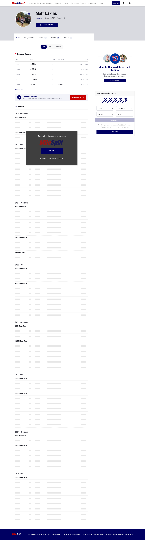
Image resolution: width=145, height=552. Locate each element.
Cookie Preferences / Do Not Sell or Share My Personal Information (113, 534)
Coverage (74, 3)
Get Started (115, 81)
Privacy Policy (76, 534)
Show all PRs (19, 90)
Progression (29, 38)
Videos (42, 38)
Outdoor (58, 47)
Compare (114, 120)
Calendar (49, 3)
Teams (66, 3)
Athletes (58, 3)
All (44, 47)
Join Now (114, 132)
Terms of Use (86, 534)
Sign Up (116, 3)
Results (32, 3)
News (54, 38)
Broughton (39, 18)
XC (50, 47)
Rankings (40, 3)
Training (83, 3)
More (101, 3)
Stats (18, 38)
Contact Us (66, 534)
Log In (61, 158)
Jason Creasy (55, 534)
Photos (67, 38)
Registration (93, 3)
